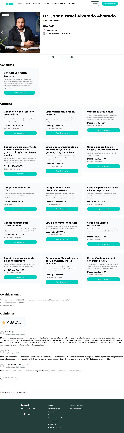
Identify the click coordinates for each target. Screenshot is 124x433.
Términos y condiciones (77, 405)
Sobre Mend (71, 3)
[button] (2, 32)
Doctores (27, 3)
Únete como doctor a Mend (56, 418)
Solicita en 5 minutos (110, 3)
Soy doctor (95, 3)
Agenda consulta (20, 133)
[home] (9, 3)
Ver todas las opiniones (9, 378)
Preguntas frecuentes (54, 427)
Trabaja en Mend (53, 421)
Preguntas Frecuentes (58, 3)
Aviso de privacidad (75, 408)
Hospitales (46, 3)
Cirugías (19, 3)
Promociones (36, 3)
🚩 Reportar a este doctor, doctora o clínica (13, 392)
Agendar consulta (19, 92)
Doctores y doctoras (54, 408)
